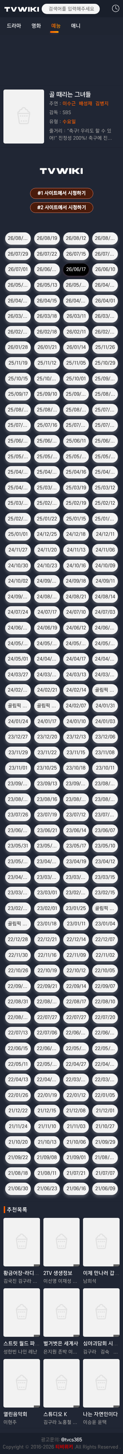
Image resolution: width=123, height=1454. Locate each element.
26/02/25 (18, 332)
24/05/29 (18, 643)
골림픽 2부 (106, 690)
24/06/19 (47, 628)
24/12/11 (105, 534)
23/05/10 (105, 846)
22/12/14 (76, 939)
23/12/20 (47, 737)
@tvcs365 (71, 1440)
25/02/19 (76, 503)
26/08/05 (105, 238)
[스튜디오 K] (61, 1383)
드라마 (14, 26)
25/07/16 (47, 425)
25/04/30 (18, 472)
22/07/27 (47, 1017)
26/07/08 (105, 254)
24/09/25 (47, 581)
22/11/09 (76, 955)
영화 (36, 26)
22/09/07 (105, 986)
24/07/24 (18, 612)
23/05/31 (18, 846)
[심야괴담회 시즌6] (101, 1312)
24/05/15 (76, 643)
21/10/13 (47, 1142)
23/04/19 (76, 861)
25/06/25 (18, 441)
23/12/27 (18, 737)
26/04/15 (47, 301)
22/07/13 (18, 1033)
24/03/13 (76, 674)
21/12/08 (76, 1111)
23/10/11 (105, 768)
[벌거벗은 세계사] (61, 1312)
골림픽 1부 (47, 706)
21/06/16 (76, 1188)
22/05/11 (18, 1064)
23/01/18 (47, 924)
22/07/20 (105, 1017)
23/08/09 (76, 799)
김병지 (102, 103)
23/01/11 (76, 924)
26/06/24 (47, 269)
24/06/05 (105, 628)
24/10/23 (47, 565)
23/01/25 (76, 908)
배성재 (85, 103)
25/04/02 (18, 488)
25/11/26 (105, 347)
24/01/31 (105, 706)
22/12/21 (47, 939)
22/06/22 (105, 1033)
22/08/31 (18, 1001)
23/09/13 (47, 783)
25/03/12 (105, 488)
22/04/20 (105, 1064)
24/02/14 (76, 690)
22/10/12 (76, 970)
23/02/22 (76, 892)
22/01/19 (47, 1095)
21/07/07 (105, 1173)
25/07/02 (105, 425)
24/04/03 (105, 659)
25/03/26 (47, 488)
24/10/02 (18, 581)
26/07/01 (18, 269)
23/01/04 (105, 924)
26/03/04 (105, 316)
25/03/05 (18, 503)
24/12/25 (47, 534)
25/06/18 (47, 441)
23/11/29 (18, 752)
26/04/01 (105, 301)
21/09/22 (18, 1157)
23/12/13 (76, 737)
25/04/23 (47, 472)
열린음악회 (15, 1414)
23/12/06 (105, 737)
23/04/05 (18, 877)
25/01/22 (47, 519)
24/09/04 (18, 597)
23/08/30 (105, 783)
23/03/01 (47, 892)
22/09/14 (76, 986)
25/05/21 (47, 456)
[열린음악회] (21, 1383)
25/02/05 (18, 519)
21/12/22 (18, 1111)
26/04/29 (105, 285)
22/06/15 (18, 1048)
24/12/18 (76, 534)
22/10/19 (47, 970)
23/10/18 (76, 768)
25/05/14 (76, 456)
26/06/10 (105, 269)
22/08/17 (76, 1001)
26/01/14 (76, 347)
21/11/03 (76, 1126)
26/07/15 (76, 254)
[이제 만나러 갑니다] (101, 1242)
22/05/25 (76, 1048)
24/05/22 (47, 643)
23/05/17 (76, 846)
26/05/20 (18, 285)
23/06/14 (76, 830)
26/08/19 (47, 238)
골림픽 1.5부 (19, 706)
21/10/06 (76, 1142)
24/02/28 (18, 690)
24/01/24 (18, 721)
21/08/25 (105, 1157)
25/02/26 (47, 503)
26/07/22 (47, 254)
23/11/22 (47, 752)
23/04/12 (105, 861)
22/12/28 (18, 939)
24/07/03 (105, 612)
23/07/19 (47, 815)
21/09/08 (47, 1157)
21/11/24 (18, 1126)
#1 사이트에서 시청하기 (62, 193)
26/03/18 (47, 316)
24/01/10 (76, 721)
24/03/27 (18, 674)
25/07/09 (76, 425)
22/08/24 (47, 1001)
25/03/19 (76, 488)
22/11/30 (18, 955)
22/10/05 (105, 970)
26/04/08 (76, 301)
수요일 (69, 122)
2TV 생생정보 (57, 1273)
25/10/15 (18, 379)
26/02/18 (47, 332)
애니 (76, 26)
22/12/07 (105, 939)
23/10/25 (47, 768)
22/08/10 (105, 1001)
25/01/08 (105, 519)
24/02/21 (47, 690)
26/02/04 (105, 332)
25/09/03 (76, 394)
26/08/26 (18, 238)
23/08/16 (47, 799)
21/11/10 (47, 1126)
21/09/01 (76, 1157)
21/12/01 (105, 1111)
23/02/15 (105, 892)
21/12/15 (47, 1111)
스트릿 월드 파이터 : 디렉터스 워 (38, 1343)
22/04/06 (47, 1079)
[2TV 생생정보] (61, 1242)
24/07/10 (76, 612)
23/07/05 (105, 815)
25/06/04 (105, 441)
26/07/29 (18, 254)
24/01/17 (47, 721)
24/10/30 (18, 565)
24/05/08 (105, 643)
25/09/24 (105, 379)
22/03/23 (105, 1079)
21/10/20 (18, 1142)
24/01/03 (105, 721)
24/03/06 (105, 674)
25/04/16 (76, 472)
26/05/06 (76, 285)
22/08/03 (18, 1017)
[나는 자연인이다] (101, 1383)
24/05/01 (18, 659)
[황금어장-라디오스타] (21, 1242)
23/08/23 (18, 799)
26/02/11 (76, 332)
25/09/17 (18, 394)
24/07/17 (47, 612)
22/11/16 (47, 955)
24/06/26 (18, 628)
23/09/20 (18, 783)
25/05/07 (105, 456)
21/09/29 (105, 1142)
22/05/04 (47, 1064)
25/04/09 (105, 472)
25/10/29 (105, 363)
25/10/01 (76, 379)
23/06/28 (18, 830)
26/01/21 (47, 347)
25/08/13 (47, 410)
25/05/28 (18, 456)
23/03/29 (47, 877)
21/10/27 (105, 1126)
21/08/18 (18, 1173)
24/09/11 (105, 581)
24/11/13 (76, 550)
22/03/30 (76, 1079)
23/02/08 (18, 908)
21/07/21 (76, 1173)
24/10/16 (76, 565)
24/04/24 (47, 659)
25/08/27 (105, 394)
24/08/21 (76, 597)
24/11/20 (47, 550)
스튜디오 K (55, 1414)
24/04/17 (76, 659)
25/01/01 (18, 534)
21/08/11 (47, 1173)
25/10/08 (47, 379)
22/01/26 (18, 1095)
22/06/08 (47, 1048)
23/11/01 (18, 768)
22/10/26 (18, 970)
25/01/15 (76, 519)
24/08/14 (105, 597)
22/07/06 (47, 1033)
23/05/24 (47, 846)
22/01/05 (105, 1095)
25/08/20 (18, 410)
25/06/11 (76, 441)
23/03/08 (18, 892)
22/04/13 (18, 1079)
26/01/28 (18, 347)
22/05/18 (105, 1048)
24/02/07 (76, 706)
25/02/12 (105, 503)
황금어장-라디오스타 (26, 1273)
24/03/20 (47, 674)
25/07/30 (105, 410)
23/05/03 (18, 861)
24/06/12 (76, 628)
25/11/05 (76, 363)
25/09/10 (47, 394)
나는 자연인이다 (100, 1414)
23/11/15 (76, 752)
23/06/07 (105, 830)
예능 (56, 26)
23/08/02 (105, 799)
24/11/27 (18, 550)
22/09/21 (47, 986)
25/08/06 (76, 410)
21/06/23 (47, 1188)
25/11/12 (47, 363)
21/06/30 (18, 1188)
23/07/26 (18, 815)
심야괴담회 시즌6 (102, 1343)
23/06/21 (47, 830)
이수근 (69, 103)
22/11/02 (105, 955)
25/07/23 (18, 425)
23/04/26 (47, 861)
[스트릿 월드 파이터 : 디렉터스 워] (21, 1312)
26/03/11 (76, 316)
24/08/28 (47, 597)
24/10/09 (105, 565)
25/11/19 (18, 363)
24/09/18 (76, 581)
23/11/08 (105, 752)
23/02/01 (47, 908)
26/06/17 (76, 269)
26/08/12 (76, 238)
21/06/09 (105, 1188)
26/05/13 (47, 285)
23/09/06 (76, 783)
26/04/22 (18, 301)
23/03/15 (105, 877)
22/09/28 (18, 986)
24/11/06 (105, 550)
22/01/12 (76, 1095)
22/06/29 (76, 1033)
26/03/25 (18, 316)
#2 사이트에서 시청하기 (61, 207)
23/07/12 (76, 815)
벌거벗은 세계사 (60, 1343)
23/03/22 (76, 877)
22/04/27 (76, 1064)
